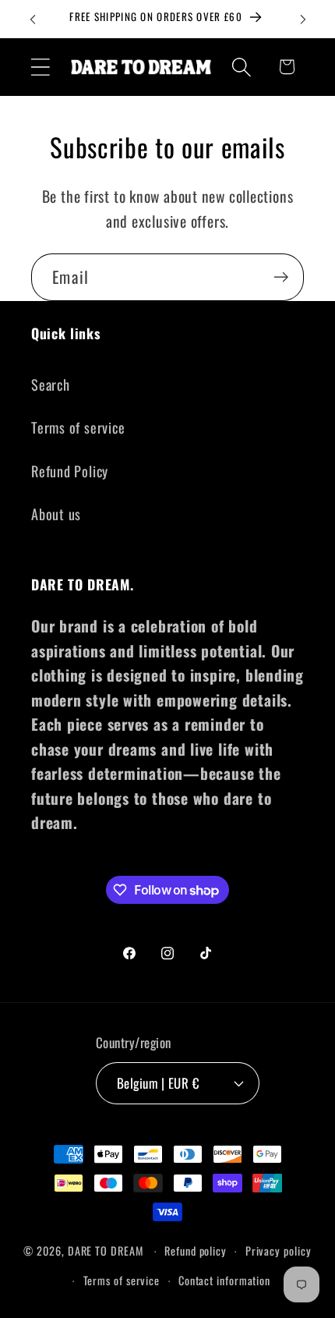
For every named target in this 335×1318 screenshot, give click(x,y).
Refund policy (195, 1250)
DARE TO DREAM (105, 1250)
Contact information (224, 1280)
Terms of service (78, 427)
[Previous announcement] (33, 19)
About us (56, 513)
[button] (40, 66)
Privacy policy (278, 1250)
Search (50, 384)
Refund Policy (69, 470)
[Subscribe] (281, 277)
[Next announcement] (303, 19)
